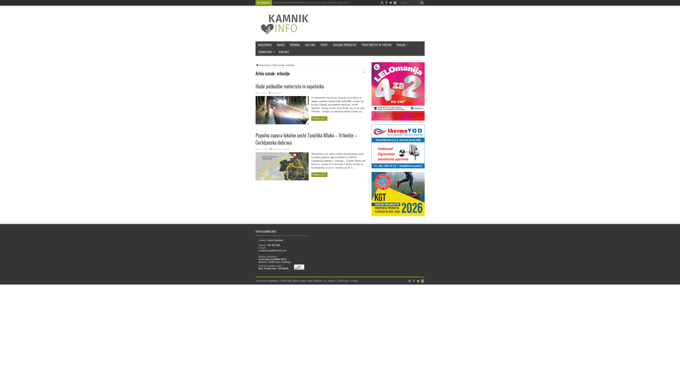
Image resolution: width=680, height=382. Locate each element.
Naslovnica (264, 65)
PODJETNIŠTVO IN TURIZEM (376, 45)
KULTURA (310, 45)
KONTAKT (284, 52)
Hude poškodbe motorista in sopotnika (290, 86)
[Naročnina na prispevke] (363, 72)
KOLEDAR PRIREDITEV (344, 45)
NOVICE (281, 45)
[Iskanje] (422, 2)
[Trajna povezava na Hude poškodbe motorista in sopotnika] (282, 123)
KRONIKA (295, 45)
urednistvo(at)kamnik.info (273, 250)
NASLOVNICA (265, 45)
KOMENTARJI (265, 52)
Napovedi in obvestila (281, 149)
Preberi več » (319, 118)
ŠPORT (324, 45)
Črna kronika (276, 93)
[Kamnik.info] (282, 32)
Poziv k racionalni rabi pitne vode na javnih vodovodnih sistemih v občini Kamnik (312, 2)
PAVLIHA (401, 45)
